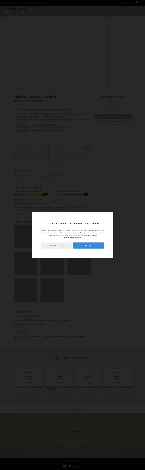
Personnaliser (56, 245)
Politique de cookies (90, 235)
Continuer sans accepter (72, 237)
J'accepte (89, 245)
